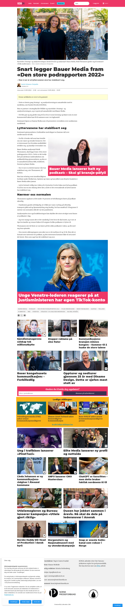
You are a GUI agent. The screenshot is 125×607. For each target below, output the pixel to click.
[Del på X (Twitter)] (21, 315)
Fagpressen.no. (9, 594)
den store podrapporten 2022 (48, 309)
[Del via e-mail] (24, 315)
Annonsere (44, 3)
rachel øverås (72, 311)
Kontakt (36, 3)
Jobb (29, 3)
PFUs (98, 566)
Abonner (61, 3)
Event (52, 3)
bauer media (22, 309)
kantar (93, 309)
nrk (29, 311)
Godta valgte (26, 602)
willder (102, 309)
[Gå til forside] (21, 3)
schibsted (22, 311)
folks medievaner (67, 309)
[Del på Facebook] (18, 315)
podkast (32, 309)
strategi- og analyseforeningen (53, 311)
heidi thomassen (83, 309)
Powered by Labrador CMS (62, 604)
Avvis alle (37, 602)
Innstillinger (118, 605)
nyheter (35, 311)
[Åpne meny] (105, 3)
